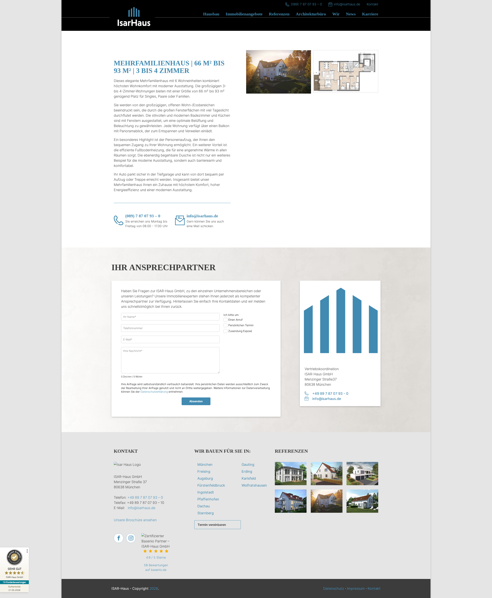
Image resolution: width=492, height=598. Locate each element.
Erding (247, 471)
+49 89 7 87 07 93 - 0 (330, 393)
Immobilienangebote (244, 14)
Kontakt (372, 4)
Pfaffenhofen (208, 499)
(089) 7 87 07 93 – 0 (306, 4)
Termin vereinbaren (212, 525)
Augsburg (205, 478)
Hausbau (211, 14)
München (205, 465)
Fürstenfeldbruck (211, 485)
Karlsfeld (249, 478)
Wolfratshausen (254, 485)
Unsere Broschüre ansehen (135, 520)
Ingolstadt (205, 492)
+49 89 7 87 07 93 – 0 (145, 497)
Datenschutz (333, 588)
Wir (336, 14)
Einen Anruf (235, 319)
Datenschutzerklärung (154, 391)
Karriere (370, 14)
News (351, 14)
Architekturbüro (311, 14)
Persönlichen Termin (240, 325)
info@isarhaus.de (347, 4)
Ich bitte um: (231, 314)
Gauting (248, 465)
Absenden (196, 401)
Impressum (356, 588)
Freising (203, 471)
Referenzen (279, 14)
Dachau (203, 506)
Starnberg (205, 513)
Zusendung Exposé (240, 331)
